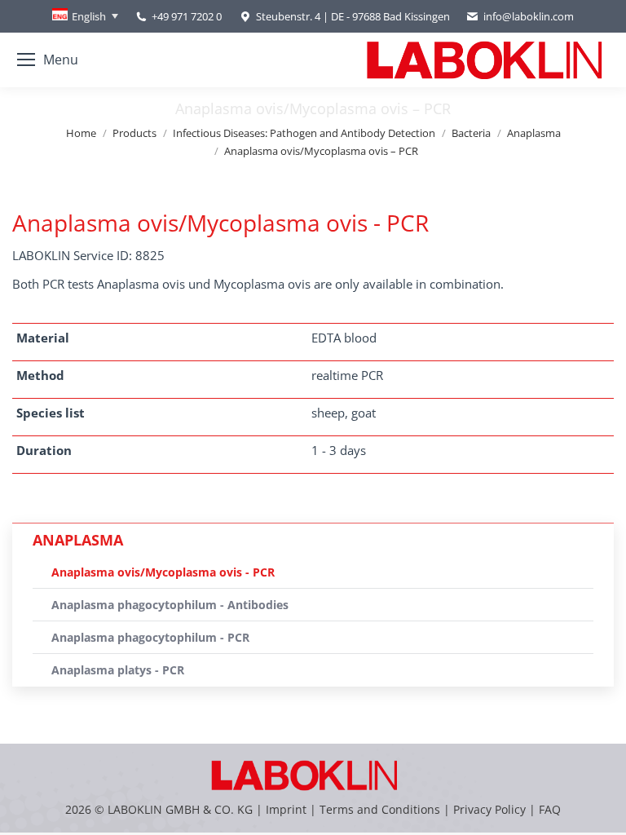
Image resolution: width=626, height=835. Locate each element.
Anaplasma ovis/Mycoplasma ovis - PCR (163, 572)
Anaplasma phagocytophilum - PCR (150, 637)
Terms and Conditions (381, 809)
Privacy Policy (489, 809)
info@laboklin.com (528, 16)
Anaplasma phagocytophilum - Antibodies (170, 604)
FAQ (550, 809)
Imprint (286, 809)
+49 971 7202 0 (187, 16)
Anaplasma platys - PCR (117, 670)
